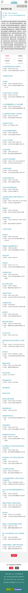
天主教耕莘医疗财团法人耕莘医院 (12, 114)
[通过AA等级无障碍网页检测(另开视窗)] (10, 589)
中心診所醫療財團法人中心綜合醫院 (12, 104)
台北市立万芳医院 (7, 140)
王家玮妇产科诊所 (7, 123)
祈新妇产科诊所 (6, 293)
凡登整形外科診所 (7, 76)
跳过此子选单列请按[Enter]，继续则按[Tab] (15, 6)
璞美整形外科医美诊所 (8, 434)
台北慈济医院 (6, 149)
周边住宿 (7, 60)
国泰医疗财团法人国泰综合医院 (11, 503)
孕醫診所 (5, 208)
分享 (23, 6)
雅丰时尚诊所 (6, 393)
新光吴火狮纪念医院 (8, 399)
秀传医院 (5, 263)
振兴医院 (5, 312)
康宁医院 (5, 352)
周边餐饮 (20, 60)
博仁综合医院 (6, 373)
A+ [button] (20, 6)
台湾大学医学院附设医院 (9, 187)
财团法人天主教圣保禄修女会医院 (12, 524)
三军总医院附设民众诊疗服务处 (11, 66)
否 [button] (17, 568)
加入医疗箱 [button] (26, 6)
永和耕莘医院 (6, 217)
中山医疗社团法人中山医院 (10, 93)
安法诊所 (5, 234)
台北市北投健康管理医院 (9, 130)
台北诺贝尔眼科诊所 (8, 178)
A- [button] (18, 6)
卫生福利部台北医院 (8, 469)
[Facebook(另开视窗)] (18, 589)
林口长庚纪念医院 (7, 284)
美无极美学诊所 (6, 302)
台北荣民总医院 (6, 168)
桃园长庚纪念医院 (7, 321)
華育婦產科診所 (6, 380)
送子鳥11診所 (6, 333)
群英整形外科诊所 (7, 415)
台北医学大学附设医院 (8, 159)
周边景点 (20, 55)
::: (1, 572)
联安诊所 (5, 512)
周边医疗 (7, 55)
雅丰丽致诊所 (6, 387)
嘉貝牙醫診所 (6, 425)
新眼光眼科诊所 (6, 408)
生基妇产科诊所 (6, 229)
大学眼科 (5, 81)
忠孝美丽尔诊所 (6, 272)
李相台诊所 (5, 255)
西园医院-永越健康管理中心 (10, 246)
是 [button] (12, 568)
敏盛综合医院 (6, 363)
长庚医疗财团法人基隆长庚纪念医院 (12, 544)
